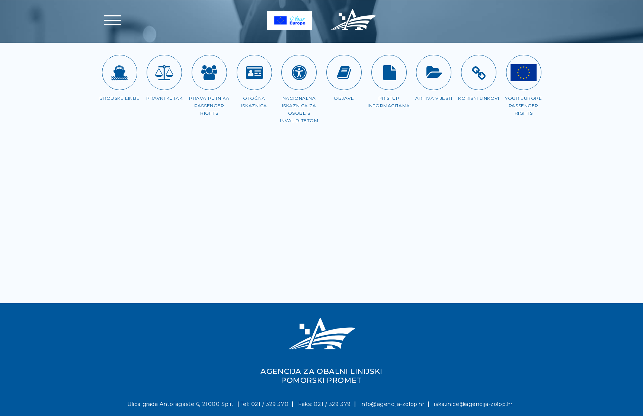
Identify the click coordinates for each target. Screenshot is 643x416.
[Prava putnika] (209, 72)
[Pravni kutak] (164, 72)
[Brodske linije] (119, 72)
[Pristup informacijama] (389, 72)
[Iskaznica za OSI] (299, 72)
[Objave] (344, 72)
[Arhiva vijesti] (433, 72)
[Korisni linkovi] (478, 72)
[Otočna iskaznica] (254, 72)
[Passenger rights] (523, 72)
